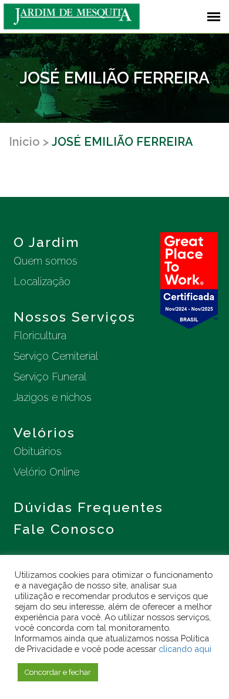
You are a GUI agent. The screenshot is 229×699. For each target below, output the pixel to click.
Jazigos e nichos (53, 397)
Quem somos (46, 261)
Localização (42, 281)
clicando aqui (185, 649)
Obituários (38, 451)
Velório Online (46, 472)
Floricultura (40, 335)
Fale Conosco (64, 529)
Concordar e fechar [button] (58, 672)
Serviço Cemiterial (56, 356)
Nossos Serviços (75, 317)
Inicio (24, 142)
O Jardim (47, 242)
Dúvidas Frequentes (88, 507)
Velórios (44, 432)
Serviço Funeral (50, 376)
